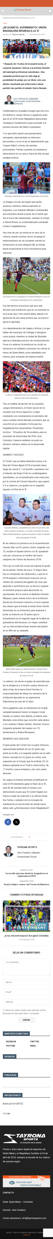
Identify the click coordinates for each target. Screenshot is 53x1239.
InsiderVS (26, 1235)
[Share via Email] (42, 837)
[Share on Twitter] (37, 837)
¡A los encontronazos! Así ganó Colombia (26, 935)
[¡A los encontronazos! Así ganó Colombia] (26, 916)
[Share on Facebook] (34, 837)
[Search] (45, 11)
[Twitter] (26, 3)
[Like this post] (31, 837)
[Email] (30, 3)
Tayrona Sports (18, 34)
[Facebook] (22, 3)
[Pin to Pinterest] (40, 837)
